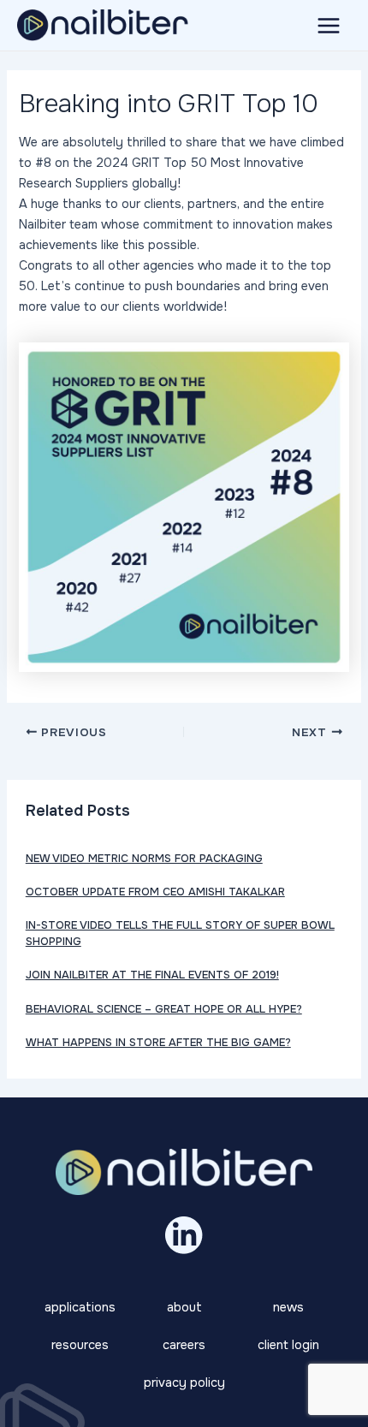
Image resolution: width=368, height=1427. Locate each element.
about (184, 1307)
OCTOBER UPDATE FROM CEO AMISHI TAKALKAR (155, 892)
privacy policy (184, 1382)
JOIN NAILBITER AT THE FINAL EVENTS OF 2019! (152, 975)
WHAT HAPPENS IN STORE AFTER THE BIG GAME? (158, 1042)
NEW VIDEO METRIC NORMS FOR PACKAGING (144, 858)
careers (184, 1345)
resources (80, 1345)
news (288, 1307)
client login (288, 1345)
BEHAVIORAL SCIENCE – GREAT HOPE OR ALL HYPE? (164, 1009)
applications (80, 1307)
